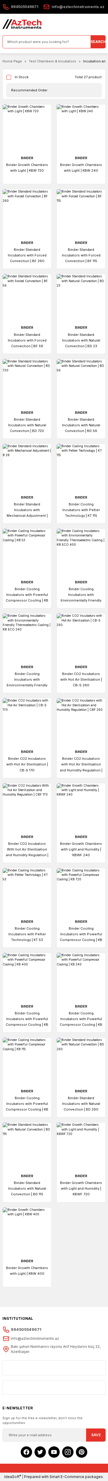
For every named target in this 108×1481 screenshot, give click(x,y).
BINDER (27, 158)
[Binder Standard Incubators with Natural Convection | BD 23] (81, 298)
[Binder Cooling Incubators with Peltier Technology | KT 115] (81, 468)
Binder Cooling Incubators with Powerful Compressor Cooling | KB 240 (81, 1019)
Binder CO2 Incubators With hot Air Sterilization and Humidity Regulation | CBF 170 (27, 850)
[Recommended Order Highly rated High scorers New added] (54, 90)
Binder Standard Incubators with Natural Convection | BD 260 (81, 1103)
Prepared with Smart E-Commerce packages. (64, 1476)
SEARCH (98, 41)
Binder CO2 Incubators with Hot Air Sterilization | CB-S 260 (81, 679)
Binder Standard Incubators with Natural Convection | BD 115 (27, 1188)
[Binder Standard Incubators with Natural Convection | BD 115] (27, 1146)
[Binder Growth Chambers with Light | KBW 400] (27, 1232)
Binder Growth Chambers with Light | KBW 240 (81, 168)
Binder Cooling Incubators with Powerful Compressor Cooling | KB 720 (81, 934)
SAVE (96, 1435)
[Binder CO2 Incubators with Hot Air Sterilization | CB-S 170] (27, 722)
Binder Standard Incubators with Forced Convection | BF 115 (81, 255)
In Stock (21, 77)
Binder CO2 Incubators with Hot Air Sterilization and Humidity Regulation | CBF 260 (81, 764)
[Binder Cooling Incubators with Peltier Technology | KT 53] (27, 892)
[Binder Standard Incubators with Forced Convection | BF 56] (27, 298)
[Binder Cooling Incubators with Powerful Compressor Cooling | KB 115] (27, 1062)
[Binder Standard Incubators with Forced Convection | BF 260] (27, 213)
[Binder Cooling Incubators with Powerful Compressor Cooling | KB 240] (81, 977)
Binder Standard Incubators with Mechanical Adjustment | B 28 (27, 510)
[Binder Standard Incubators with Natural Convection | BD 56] (81, 383)
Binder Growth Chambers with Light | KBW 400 (27, 1271)
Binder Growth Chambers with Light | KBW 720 (27, 168)
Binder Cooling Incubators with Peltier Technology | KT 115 (81, 510)
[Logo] (22, 24)
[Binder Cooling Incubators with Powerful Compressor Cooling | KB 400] (27, 977)
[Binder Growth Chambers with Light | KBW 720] (27, 128)
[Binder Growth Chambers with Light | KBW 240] (81, 128)
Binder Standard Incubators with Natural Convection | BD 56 (81, 425)
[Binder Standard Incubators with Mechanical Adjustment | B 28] (27, 468)
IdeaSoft (12, 1476)
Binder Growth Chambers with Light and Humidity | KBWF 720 (81, 1188)
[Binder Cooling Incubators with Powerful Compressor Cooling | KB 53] (27, 553)
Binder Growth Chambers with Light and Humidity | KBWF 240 (81, 849)
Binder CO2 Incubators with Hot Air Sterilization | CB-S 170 (27, 764)
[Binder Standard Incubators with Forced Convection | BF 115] (81, 213)
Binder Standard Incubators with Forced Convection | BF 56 (27, 340)
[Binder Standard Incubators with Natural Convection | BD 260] (81, 1062)
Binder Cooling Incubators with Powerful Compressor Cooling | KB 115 (27, 1104)
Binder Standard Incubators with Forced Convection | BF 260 (27, 255)
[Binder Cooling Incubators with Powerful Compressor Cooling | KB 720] (81, 892)
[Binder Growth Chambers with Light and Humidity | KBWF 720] (81, 1146)
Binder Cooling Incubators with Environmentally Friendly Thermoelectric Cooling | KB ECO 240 (27, 680)
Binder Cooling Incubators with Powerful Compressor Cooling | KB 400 (27, 1019)
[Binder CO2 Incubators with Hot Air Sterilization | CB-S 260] (81, 637)
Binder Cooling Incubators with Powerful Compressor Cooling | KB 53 (27, 595)
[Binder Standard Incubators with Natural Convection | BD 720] (27, 383)
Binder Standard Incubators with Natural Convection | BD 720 (27, 425)
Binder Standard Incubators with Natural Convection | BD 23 (81, 340)
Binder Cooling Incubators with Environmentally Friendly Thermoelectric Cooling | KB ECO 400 (81, 595)
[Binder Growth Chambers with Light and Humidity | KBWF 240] (81, 807)
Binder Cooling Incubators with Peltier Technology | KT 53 (27, 934)
